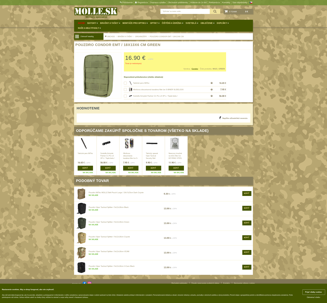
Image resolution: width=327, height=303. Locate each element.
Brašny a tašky (125, 36)
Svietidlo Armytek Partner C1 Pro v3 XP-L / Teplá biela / (155, 96)
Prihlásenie (127, 2)
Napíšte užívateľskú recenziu (235, 118)
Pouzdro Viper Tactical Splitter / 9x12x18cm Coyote (109, 237)
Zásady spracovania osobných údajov (205, 283)
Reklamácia (214, 2)
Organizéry (141, 36)
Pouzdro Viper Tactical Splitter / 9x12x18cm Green (109, 222)
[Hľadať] (215, 11)
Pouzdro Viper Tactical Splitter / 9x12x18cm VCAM (109, 251)
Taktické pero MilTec (141, 83)
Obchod (111, 36)
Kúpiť (246, 193)
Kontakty (226, 2)
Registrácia (142, 2)
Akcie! (81, 23)
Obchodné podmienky (178, 2)
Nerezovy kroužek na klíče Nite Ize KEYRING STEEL (175, 156)
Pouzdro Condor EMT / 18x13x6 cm (167, 36)
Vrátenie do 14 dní (198, 2)
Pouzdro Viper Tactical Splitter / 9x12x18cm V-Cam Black (112, 266)
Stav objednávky (239, 2)
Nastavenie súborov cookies (244, 283)
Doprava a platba (158, 2)
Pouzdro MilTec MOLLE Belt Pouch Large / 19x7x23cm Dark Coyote (116, 192)
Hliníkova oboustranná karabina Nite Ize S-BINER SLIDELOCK (158, 89)
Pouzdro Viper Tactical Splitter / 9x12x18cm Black (109, 207)
